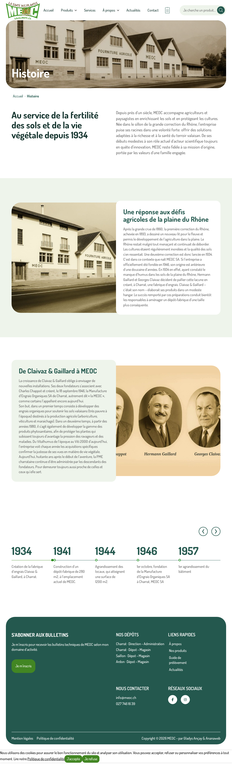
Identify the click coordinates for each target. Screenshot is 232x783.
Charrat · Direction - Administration (140, 643)
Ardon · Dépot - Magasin (132, 661)
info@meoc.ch (126, 697)
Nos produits (177, 650)
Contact (153, 10)
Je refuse (91, 759)
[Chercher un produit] (221, 10)
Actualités (133, 10)
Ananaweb (213, 738)
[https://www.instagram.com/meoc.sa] (185, 699)
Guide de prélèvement (178, 660)
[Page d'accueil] (23, 10)
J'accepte (73, 759)
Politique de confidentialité (55, 738)
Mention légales (22, 738)
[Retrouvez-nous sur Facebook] (172, 699)
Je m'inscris (23, 666)
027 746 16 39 (125, 703)
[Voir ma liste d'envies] (167, 10)
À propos (175, 643)
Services (89, 10)
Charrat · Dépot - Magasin (133, 649)
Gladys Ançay (193, 738)
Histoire (33, 96)
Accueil (49, 10)
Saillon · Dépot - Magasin (133, 655)
